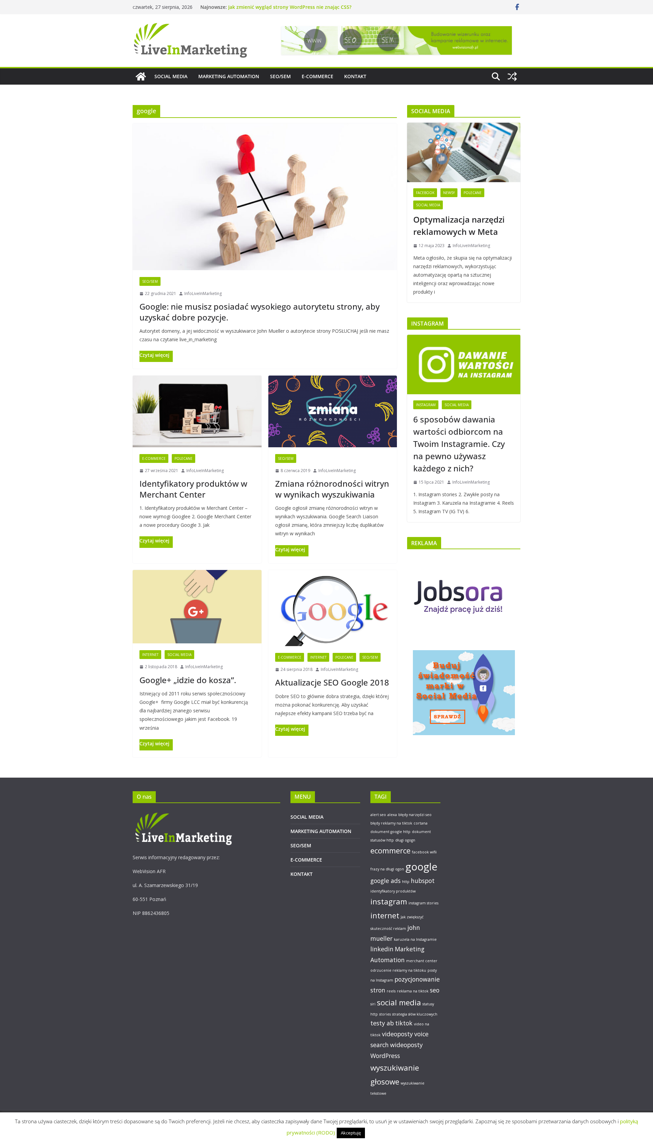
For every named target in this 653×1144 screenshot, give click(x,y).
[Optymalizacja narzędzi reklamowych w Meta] (463, 152)
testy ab (382, 1023)
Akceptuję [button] (351, 1133)
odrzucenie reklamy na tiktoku (398, 970)
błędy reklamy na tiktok (391, 823)
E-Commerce (154, 458)
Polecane (183, 458)
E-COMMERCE (317, 76)
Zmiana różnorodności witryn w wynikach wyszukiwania (332, 489)
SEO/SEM (280, 76)
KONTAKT (355, 76)
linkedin (382, 949)
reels (391, 991)
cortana (421, 823)
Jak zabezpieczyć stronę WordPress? (268, 7)
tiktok (404, 1023)
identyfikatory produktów (393, 891)
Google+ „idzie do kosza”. (187, 680)
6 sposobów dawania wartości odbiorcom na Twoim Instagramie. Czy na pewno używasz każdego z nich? (459, 444)
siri (372, 1004)
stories (385, 1014)
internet (384, 915)
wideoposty (406, 1045)
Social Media (179, 654)
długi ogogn (405, 840)
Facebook (425, 192)
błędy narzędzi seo (415, 814)
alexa (392, 814)
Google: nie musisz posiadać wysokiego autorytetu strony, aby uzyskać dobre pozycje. (259, 312)
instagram (388, 901)
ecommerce (390, 850)
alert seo (378, 814)
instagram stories (423, 903)
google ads (385, 881)
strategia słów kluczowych (414, 1014)
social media (399, 1002)
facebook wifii (424, 852)
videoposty (397, 1034)
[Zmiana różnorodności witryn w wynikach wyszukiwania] (332, 411)
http (405, 881)
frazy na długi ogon (387, 869)
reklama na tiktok (413, 991)
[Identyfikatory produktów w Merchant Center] (197, 411)
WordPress (385, 1056)
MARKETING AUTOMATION (228, 76)
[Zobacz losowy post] (512, 76)
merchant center (421, 960)
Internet (150, 654)
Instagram (426, 404)
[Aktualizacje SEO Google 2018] (332, 608)
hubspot (423, 881)
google (421, 866)
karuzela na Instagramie (415, 939)
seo (434, 990)
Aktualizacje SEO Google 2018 (332, 682)
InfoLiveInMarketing (203, 293)
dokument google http (390, 831)
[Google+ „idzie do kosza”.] (197, 606)
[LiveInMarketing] (141, 76)
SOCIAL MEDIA (170, 76)
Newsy (449, 192)
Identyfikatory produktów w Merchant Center (193, 489)
